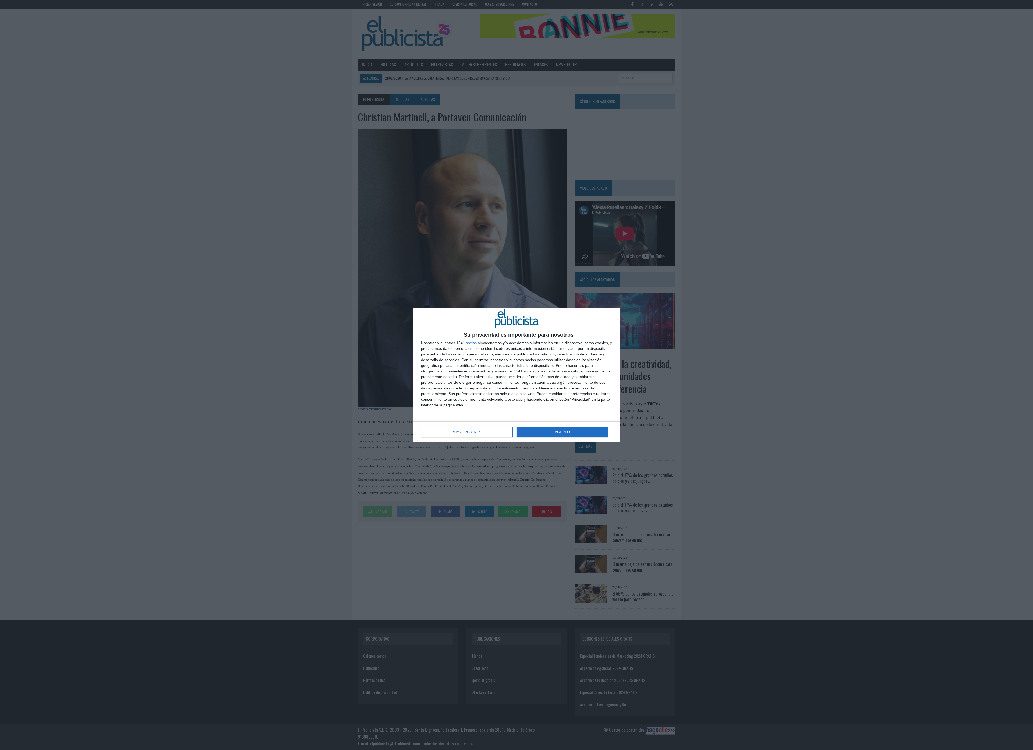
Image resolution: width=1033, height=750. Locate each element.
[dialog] (516, 375)
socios (471, 343)
